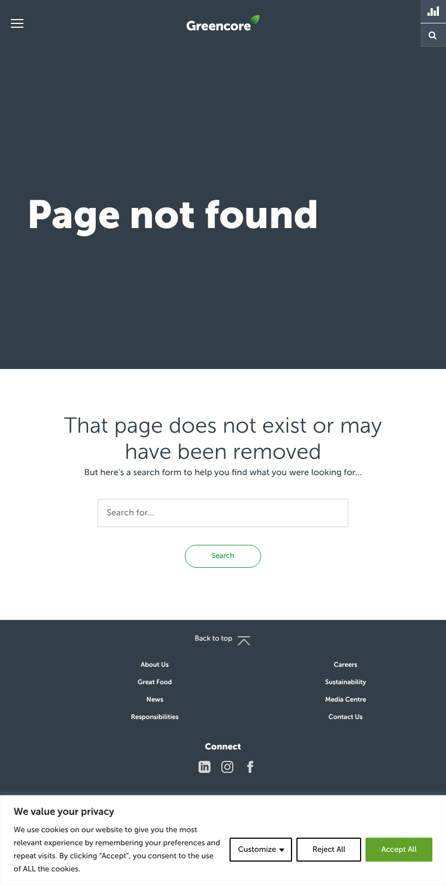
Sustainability (345, 682)
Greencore (223, 22)
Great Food (155, 682)
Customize (257, 849)
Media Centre (346, 700)
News (154, 700)
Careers (345, 665)
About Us (155, 665)
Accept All (399, 849)
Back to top (213, 639)
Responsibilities (155, 717)
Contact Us (346, 717)
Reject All (328, 849)
